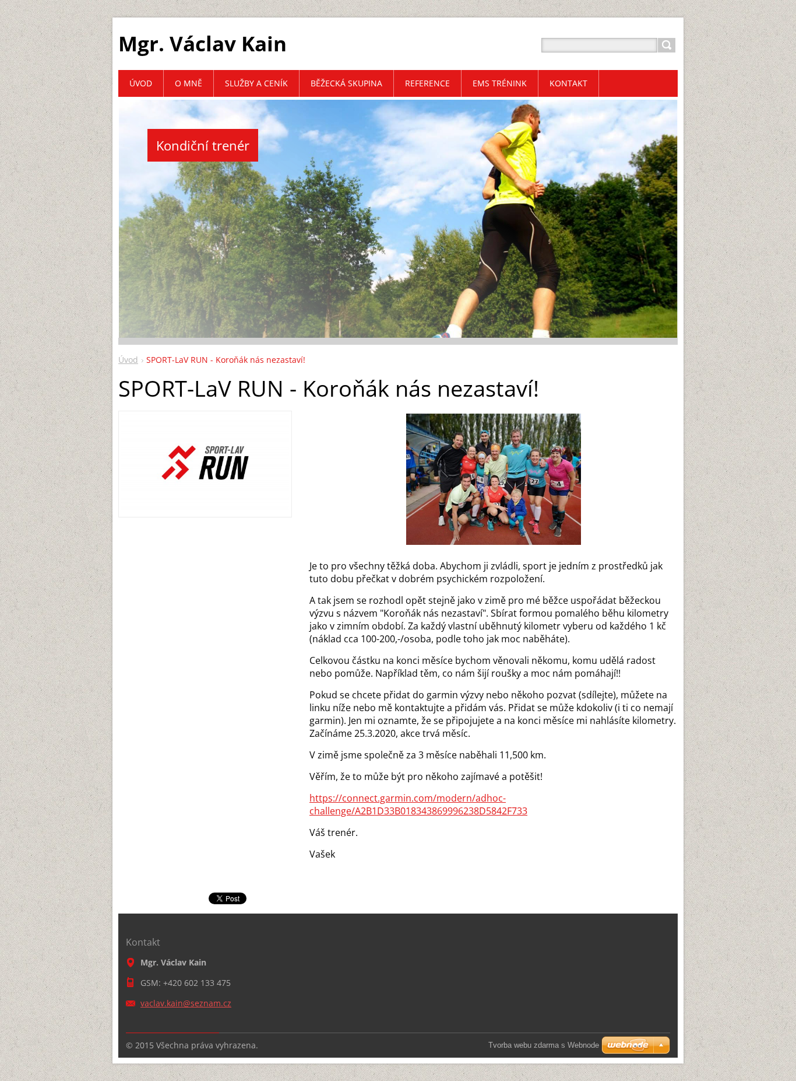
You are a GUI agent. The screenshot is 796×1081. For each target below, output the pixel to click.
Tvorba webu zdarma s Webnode (543, 1045)
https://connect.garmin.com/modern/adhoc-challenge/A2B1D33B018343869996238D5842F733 (418, 804)
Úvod (128, 359)
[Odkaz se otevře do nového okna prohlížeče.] (205, 508)
